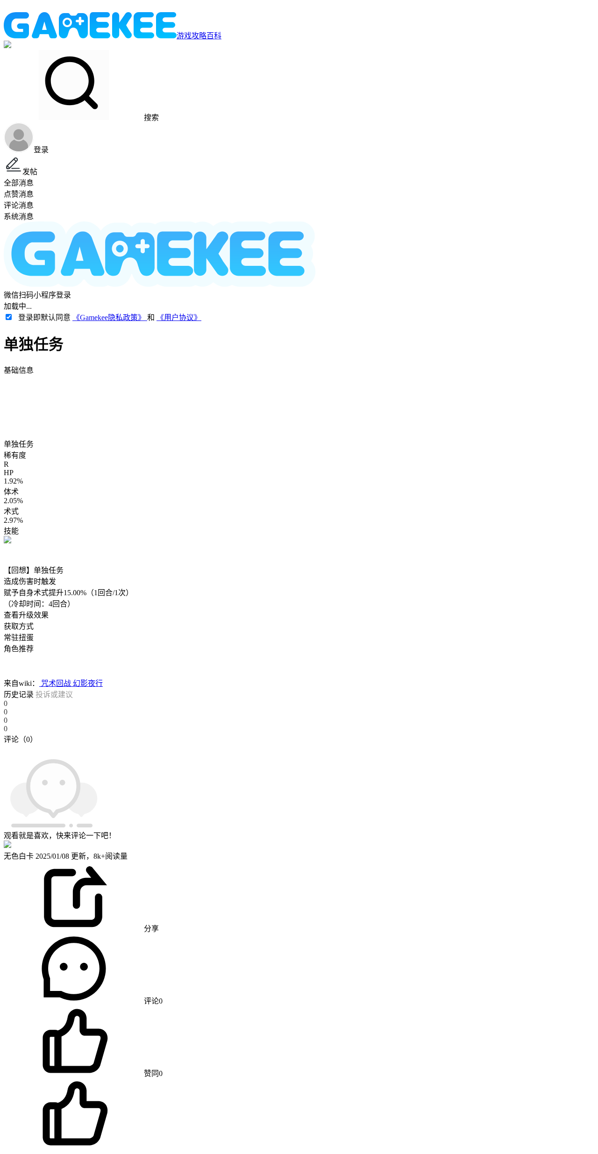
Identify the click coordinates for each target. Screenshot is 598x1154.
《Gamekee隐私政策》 (109, 317)
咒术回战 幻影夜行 (71, 683)
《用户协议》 (179, 317)
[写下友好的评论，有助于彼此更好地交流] (216, 748)
